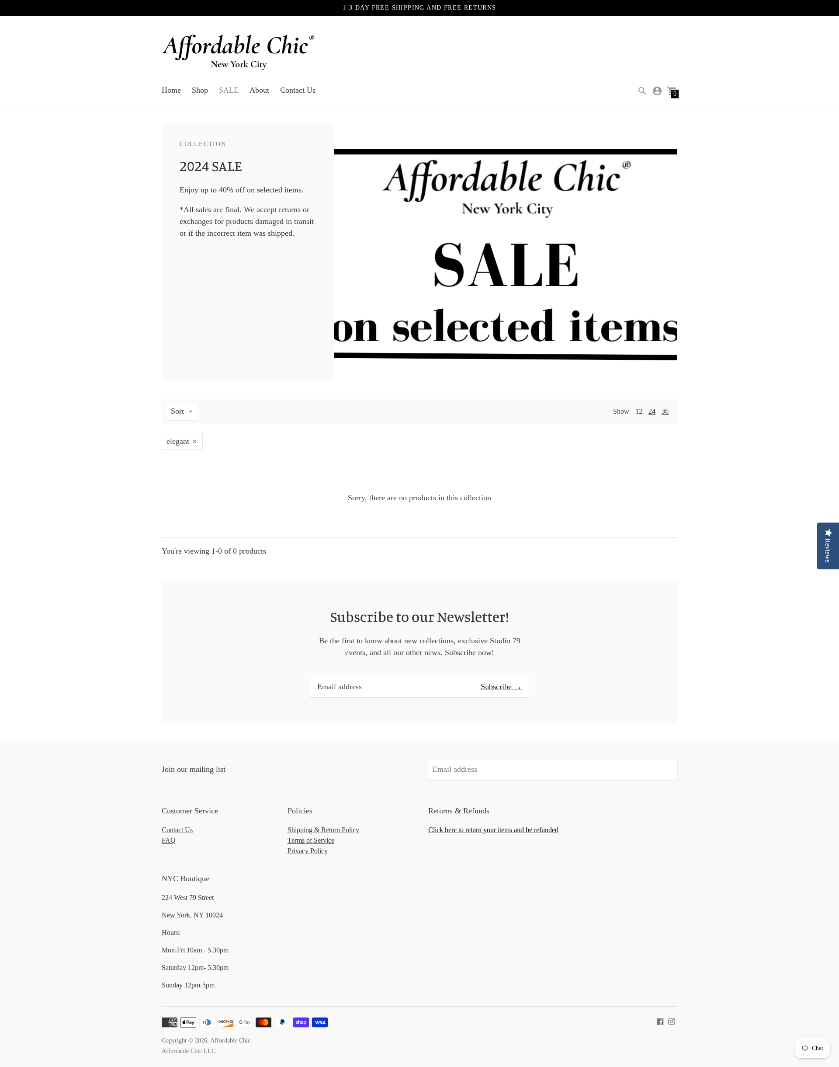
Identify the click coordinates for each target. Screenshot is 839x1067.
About (259, 90)
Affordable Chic (230, 1040)
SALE (229, 90)
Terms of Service (311, 840)
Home (171, 90)
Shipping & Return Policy (323, 829)
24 (651, 411)
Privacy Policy (308, 850)
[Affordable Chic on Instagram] (671, 1020)
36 (665, 411)
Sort (177, 411)
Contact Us (297, 90)
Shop (200, 90)
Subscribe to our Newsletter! (419, 616)
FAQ (169, 840)
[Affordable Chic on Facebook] (660, 1020)
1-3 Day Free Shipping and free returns (419, 7)
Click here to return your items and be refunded (493, 829)
